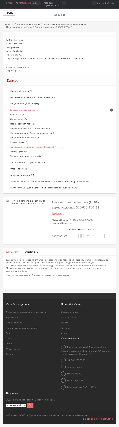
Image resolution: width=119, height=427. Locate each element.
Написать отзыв (86, 229)
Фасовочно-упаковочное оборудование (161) (32, 97)
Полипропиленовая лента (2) (24, 137)
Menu (10, 13)
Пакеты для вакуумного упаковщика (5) (30, 128)
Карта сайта (12, 317)
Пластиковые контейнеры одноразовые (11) (32, 133)
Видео (9, 338)
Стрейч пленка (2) (19, 142)
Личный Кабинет (69, 312)
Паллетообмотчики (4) (21, 91)
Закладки (65, 322)
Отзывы (10, 343)
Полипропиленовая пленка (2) (25, 156)
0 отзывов (71, 229)
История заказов (69, 317)
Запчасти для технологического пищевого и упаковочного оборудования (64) (49, 181)
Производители (14, 322)
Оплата (9, 354)
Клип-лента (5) (17, 114)
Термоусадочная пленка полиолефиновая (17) (33, 147)
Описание (12, 251)
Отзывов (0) (32, 251)
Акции (64, 333)
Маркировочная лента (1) (22, 124)
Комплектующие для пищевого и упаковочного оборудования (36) (43, 187)
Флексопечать (13, 349)
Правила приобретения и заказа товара (26, 312)
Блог (8, 333)
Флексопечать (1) (18, 169)
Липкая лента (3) (18, 119)
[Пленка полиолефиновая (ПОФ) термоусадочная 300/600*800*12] (27, 202)
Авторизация (25, 3)
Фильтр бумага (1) (18, 151)
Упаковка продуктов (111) (22, 175)
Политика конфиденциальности (22, 328)
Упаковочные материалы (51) (24, 110)
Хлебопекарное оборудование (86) (27, 162)
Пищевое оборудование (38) (24, 103)
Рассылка (66, 328)
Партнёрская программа (98, 418)
